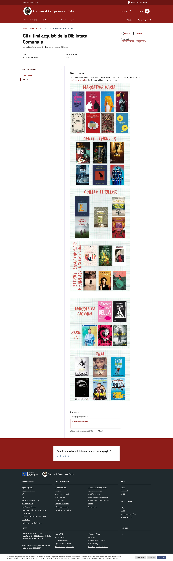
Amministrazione (30, 19)
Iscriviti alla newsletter (128, 514)
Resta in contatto (126, 517)
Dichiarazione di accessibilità (97, 540)
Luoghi (123, 507)
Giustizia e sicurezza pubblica (97, 487)
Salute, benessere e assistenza (98, 497)
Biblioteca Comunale (80, 421)
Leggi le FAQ (59, 534)
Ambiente (58, 491)
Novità (44, 19)
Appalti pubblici (60, 497)
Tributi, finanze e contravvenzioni (98, 500)
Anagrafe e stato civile (62, 494)
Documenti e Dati (27, 503)
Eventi (123, 510)
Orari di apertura (60, 537)
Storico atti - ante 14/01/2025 (32, 523)
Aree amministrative (28, 491)
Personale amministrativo (30, 500)
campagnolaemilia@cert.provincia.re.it (37, 545)
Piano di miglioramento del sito (98, 547)
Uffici (23, 494)
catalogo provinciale (78, 80)
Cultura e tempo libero (62, 507)
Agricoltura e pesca (61, 487)
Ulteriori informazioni (111, 558)
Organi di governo (27, 487)
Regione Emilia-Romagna (30, 2)
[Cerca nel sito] (147, 11)
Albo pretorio (26, 513)
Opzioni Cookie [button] (140, 557)
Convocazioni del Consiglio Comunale (34, 510)
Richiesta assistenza (61, 540)
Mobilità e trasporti (94, 494)
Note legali (91, 537)
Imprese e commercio (95, 491)
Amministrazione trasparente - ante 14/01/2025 (34, 518)
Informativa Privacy (94, 534)
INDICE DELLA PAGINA (29, 69)
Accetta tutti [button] (161, 557)
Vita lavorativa (92, 507)
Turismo (90, 503)
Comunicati (124, 491)
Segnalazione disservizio (63, 543)
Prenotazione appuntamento (64, 547)
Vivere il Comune (67, 19)
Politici (24, 497)
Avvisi (123, 494)
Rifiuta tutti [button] (151, 557)
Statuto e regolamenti (29, 507)
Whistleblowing (93, 543)
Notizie (123, 487)
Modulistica (127, 19)
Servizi (54, 19)
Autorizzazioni (59, 500)
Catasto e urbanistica (62, 503)
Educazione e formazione (63, 510)
